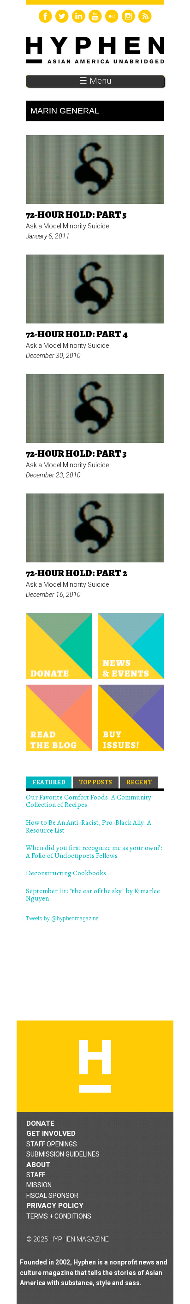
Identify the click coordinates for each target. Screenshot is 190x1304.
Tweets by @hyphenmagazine (62, 918)
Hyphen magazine (95, 1066)
